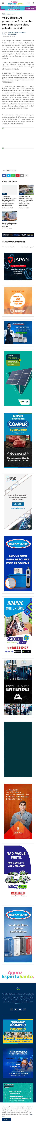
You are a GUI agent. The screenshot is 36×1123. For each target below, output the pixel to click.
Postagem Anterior (9, 247)
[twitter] (16, 1009)
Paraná (14, 170)
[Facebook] (4, 175)
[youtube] (20, 1009)
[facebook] (11, 1009)
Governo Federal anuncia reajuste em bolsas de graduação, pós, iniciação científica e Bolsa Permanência (26, 201)
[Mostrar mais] (26, 175)
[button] (3, 3)
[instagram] (24, 1009)
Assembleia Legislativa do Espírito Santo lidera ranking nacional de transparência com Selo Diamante (9, 201)
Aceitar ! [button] (6, 1119)
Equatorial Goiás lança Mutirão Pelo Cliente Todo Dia (9, 225)
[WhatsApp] (13, 175)
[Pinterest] (18, 175)
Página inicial (6, 14)
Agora (13, 14)
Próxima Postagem (27, 247)
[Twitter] (8, 175)
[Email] (22, 175)
